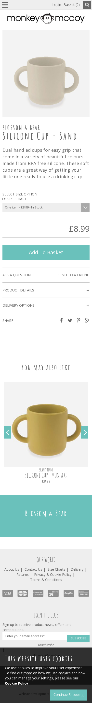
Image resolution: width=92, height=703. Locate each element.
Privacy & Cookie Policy (52, 574)
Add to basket (46, 252)
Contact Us (33, 569)
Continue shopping (68, 694)
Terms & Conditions (46, 579)
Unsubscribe (46, 645)
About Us (11, 569)
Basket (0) (72, 4)
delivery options (46, 306)
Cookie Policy (16, 683)
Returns (22, 574)
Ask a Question (16, 275)
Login (56, 4)
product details (46, 290)
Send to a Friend (74, 275)
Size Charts (56, 569)
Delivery (77, 569)
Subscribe (78, 638)
